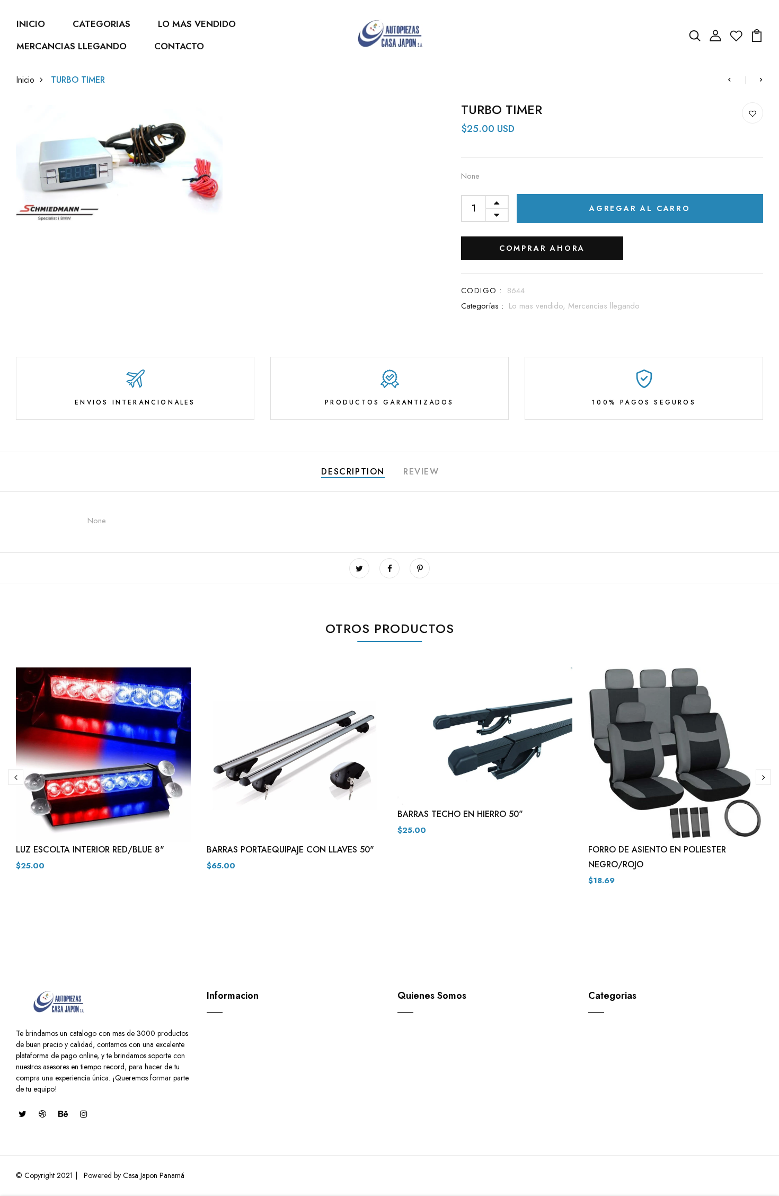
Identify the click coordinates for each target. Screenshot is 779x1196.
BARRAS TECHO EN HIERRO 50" (460, 814)
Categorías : (482, 306)
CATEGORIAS (101, 23)
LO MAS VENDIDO (197, 23)
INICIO (30, 23)
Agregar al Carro (640, 208)
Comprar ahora (542, 248)
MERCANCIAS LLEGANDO (71, 46)
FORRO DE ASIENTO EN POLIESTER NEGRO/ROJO (657, 856)
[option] (103, 777)
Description (353, 471)
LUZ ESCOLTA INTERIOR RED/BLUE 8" (90, 849)
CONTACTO (179, 46)
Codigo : (481, 290)
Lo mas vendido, (538, 306)
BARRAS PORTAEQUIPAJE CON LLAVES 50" (290, 849)
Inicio (25, 80)
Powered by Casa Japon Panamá (133, 1175)
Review (421, 471)
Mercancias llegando (604, 306)
